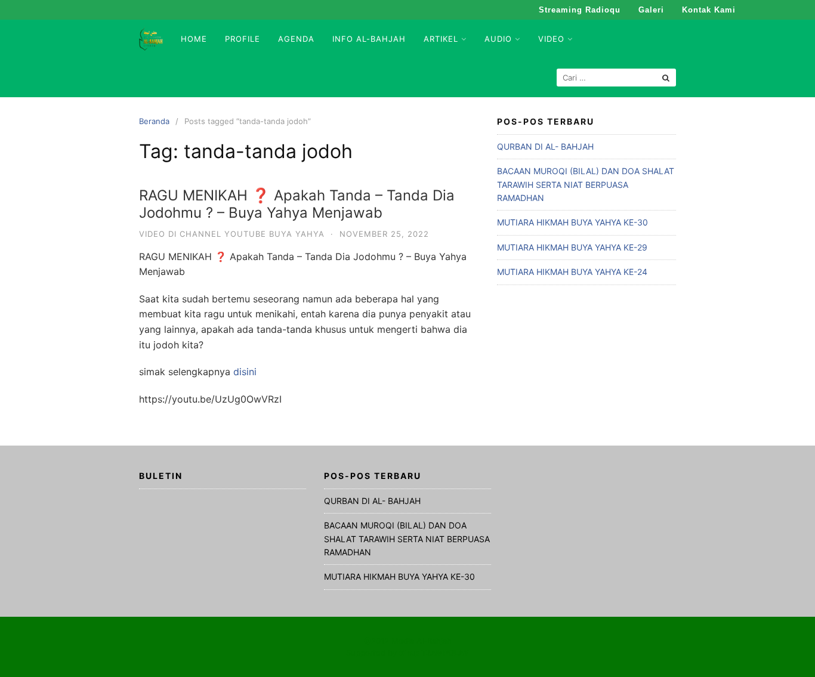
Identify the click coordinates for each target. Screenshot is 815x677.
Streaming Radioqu (579, 9)
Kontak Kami (709, 9)
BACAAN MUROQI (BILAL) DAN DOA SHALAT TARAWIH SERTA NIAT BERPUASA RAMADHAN (585, 184)
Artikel (441, 39)
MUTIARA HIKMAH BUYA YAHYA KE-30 (572, 222)
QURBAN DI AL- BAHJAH (545, 146)
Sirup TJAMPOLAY (434, 652)
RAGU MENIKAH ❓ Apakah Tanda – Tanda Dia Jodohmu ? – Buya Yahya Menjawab (297, 204)
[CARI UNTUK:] (616, 77)
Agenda (296, 39)
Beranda (154, 121)
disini (243, 372)
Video (551, 39)
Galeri (651, 9)
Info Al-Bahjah (369, 39)
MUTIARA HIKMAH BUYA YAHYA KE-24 (572, 272)
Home (194, 39)
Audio (498, 39)
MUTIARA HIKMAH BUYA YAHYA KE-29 (572, 247)
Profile (242, 39)
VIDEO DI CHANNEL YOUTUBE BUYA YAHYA (232, 234)
